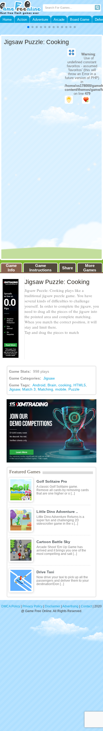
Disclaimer (52, 606)
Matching (45, 389)
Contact (86, 606)
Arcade (59, 20)
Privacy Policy (32, 606)
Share (67, 268)
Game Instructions (40, 267)
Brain (52, 385)
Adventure (40, 20)
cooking (64, 385)
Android (38, 385)
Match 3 (29, 389)
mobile (60, 389)
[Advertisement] (51, 674)
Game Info (11, 267)
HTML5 (79, 385)
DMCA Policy (10, 606)
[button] (28, 27)
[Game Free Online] (21, 8)
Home (7, 20)
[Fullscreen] (71, 52)
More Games (89, 267)
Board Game (79, 20)
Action (22, 20)
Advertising (70, 606)
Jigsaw (49, 378)
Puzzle (73, 389)
